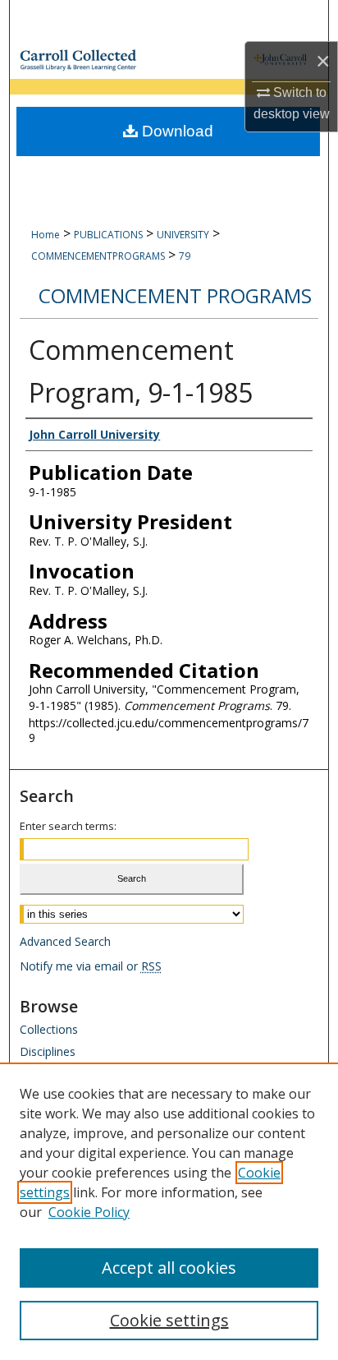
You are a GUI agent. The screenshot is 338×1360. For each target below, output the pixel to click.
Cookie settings (169, 1320)
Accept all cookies (169, 1267)
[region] (169, 1211)
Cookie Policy (89, 1212)
